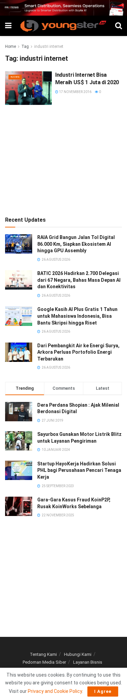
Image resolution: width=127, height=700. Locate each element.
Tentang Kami (43, 654)
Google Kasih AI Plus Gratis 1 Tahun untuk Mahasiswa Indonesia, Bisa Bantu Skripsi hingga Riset (77, 316)
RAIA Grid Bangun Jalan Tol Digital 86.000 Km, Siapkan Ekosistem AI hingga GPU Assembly (76, 244)
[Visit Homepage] (63, 26)
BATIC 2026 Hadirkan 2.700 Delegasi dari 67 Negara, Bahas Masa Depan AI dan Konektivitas (79, 280)
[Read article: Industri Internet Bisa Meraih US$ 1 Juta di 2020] (28, 88)
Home (10, 46)
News (15, 76)
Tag (25, 46)
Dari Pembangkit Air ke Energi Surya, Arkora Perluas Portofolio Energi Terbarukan (78, 352)
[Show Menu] (8, 26)
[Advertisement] (63, 159)
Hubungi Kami (77, 654)
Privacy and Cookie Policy (55, 691)
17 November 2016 (74, 92)
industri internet (48, 46)
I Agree (102, 691)
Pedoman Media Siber (44, 662)
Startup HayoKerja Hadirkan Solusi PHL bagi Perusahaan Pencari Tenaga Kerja (79, 470)
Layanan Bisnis (87, 662)
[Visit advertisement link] (63, 8)
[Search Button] (118, 26)
